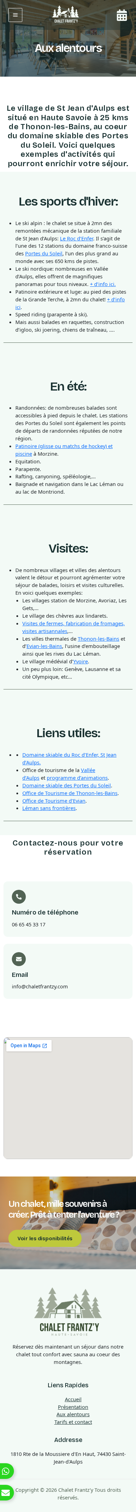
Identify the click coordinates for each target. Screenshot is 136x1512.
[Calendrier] (122, 15)
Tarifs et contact (73, 1421)
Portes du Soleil (43, 253)
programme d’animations (77, 777)
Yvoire (80, 661)
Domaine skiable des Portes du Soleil (66, 785)
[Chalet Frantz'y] (65, 15)
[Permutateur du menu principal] (15, 15)
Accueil (73, 1399)
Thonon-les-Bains (98, 638)
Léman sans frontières (49, 807)
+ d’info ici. (103, 283)
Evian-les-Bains (44, 645)
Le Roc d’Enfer (76, 238)
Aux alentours (73, 1414)
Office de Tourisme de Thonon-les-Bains (70, 792)
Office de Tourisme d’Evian (53, 800)
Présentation (73, 1406)
